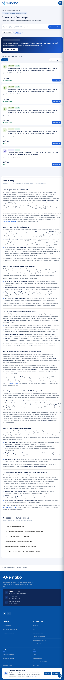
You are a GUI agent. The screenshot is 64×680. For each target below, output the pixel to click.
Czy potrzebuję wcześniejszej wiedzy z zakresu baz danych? (32, 531)
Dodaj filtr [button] (18, 32)
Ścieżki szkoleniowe (8, 633)
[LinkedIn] (8, 613)
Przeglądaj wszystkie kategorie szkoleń (15, 567)
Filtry (5, 60)
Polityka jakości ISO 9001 (40, 661)
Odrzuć (47, 673)
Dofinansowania (37, 658)
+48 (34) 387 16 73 (14, 596)
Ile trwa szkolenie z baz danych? (32, 526)
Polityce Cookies (33, 676)
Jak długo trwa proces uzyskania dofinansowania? (32, 546)
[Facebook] (4, 613)
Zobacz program (10, 49)
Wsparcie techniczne (39, 644)
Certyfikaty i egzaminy (39, 636)
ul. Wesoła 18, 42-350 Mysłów (17, 593)
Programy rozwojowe (8, 658)
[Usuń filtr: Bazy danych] (11, 32)
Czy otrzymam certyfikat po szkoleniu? (32, 536)
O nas (34, 654)
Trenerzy (35, 625)
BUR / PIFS (36, 665)
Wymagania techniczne (39, 640)
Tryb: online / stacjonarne (10, 629)
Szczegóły (55, 80)
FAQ (34, 629)
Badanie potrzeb (7, 661)
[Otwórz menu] (60, 3)
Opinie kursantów (38, 633)
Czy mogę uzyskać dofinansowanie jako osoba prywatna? (32, 551)
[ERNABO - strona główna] (10, 3)
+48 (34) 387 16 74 (14, 598)
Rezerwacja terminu (8, 665)
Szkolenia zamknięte (8, 654)
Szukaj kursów (54, 27)
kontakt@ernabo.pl (14, 601)
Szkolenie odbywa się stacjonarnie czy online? (32, 541)
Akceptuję (56, 673)
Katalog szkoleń (7, 10)
